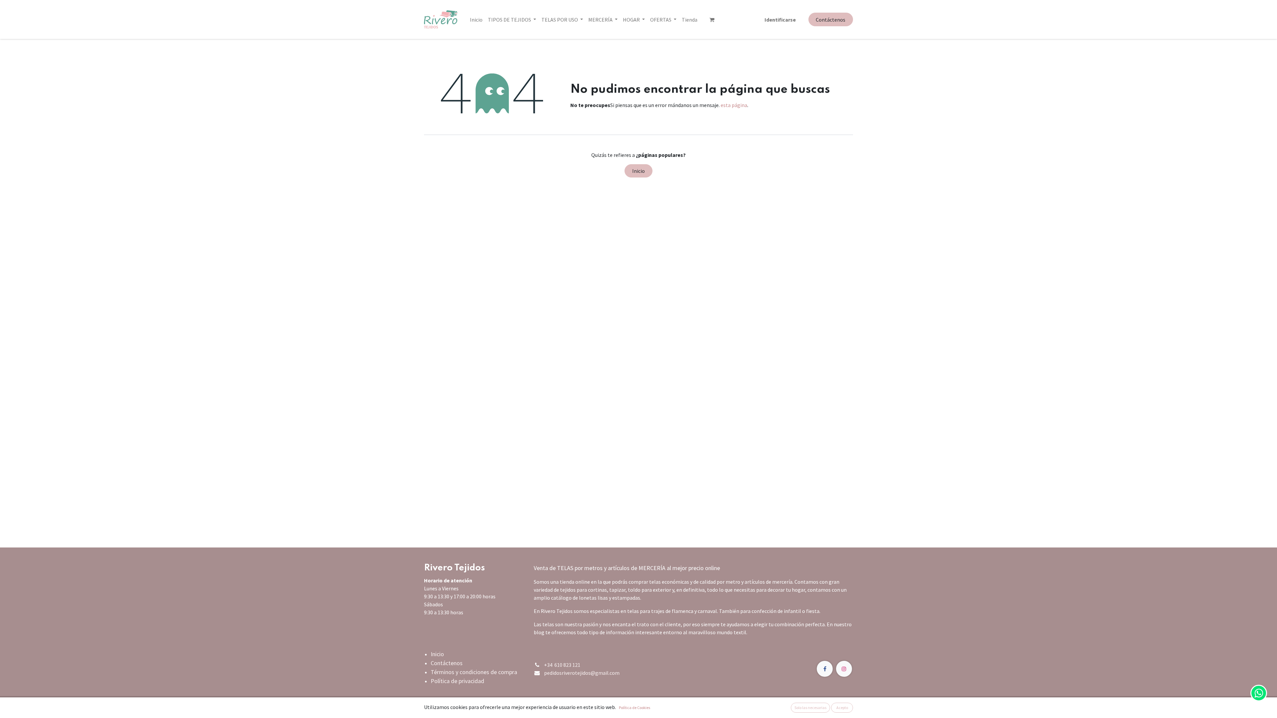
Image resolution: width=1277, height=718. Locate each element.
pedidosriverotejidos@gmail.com (582, 672)
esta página (734, 105)
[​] (712, 19)
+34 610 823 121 (562, 664)
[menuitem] (476, 19)
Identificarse (780, 19)
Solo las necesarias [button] (810, 707)
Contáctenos (830, 19)
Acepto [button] (842, 707)
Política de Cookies (634, 707)
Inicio (638, 171)
